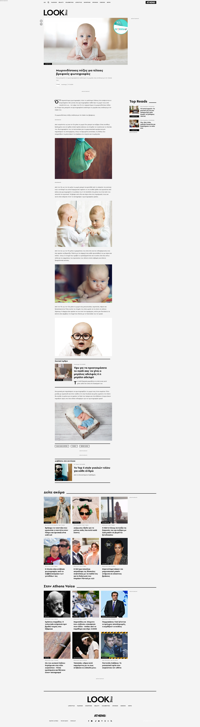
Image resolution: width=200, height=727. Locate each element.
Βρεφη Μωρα (84, 446)
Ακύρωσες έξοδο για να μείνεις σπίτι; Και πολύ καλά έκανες (85, 530)
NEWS (109, 2)
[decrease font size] (41, 21)
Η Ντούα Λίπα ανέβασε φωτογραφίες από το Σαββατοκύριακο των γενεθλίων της (55, 572)
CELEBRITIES (69, 2)
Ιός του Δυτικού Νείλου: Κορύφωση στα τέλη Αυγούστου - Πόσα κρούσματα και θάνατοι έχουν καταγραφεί (55, 668)
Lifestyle (48, 64)
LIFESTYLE (78, 2)
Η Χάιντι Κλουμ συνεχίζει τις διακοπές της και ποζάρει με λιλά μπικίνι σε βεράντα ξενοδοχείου (114, 531)
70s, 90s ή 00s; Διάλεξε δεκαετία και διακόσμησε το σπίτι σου (147, 125)
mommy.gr (64, 84)
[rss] (111, 721)
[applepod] (105, 721)
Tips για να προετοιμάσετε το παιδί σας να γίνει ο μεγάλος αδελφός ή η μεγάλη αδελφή (90, 372)
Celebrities (105, 522)
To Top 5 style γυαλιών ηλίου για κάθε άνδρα (92, 469)
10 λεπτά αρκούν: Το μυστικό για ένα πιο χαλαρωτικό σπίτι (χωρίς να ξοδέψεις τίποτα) (147, 112)
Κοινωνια (105, 657)
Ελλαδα (47, 616)
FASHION (54, 2)
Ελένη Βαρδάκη (144, 106)
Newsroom (105, 525)
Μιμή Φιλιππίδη (106, 660)
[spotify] (102, 721)
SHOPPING (87, 2)
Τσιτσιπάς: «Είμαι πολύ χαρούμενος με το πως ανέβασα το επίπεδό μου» (85, 665)
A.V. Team (76, 464)
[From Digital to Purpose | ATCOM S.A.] (149, 721)
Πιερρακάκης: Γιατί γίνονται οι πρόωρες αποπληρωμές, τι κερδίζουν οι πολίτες (114, 624)
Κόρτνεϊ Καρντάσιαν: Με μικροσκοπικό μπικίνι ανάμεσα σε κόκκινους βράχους (112, 572)
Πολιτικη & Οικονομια (108, 616)
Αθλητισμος (77, 657)
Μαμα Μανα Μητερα (62, 446)
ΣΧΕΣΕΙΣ (102, 2)
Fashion (47, 522)
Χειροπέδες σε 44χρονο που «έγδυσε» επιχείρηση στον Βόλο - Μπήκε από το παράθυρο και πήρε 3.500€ (85, 625)
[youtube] (99, 721)
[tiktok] (96, 721)
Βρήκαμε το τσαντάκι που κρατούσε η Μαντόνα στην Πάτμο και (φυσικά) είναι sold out (56, 531)
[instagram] (92, 721)
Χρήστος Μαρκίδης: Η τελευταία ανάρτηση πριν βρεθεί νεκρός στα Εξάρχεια (56, 625)
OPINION (95, 2)
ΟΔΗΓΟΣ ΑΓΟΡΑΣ (53, 721)
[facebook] (89, 721)
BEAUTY (61, 2)
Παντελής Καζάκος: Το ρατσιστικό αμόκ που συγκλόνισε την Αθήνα (111, 665)
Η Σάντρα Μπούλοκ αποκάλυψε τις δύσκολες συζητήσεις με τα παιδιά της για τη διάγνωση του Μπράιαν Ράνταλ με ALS (86, 574)
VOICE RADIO (64, 721)
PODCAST (73, 721)
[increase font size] (41, 24)
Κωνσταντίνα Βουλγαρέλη (51, 525)
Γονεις (74, 446)
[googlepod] (108, 721)
